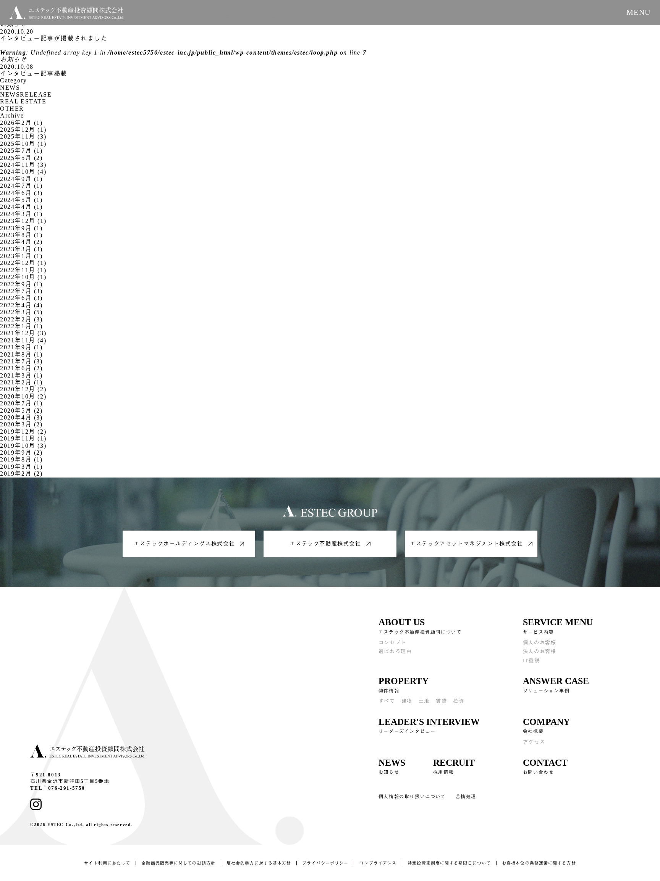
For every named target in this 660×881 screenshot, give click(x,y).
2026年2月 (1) (21, 122)
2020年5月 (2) (21, 410)
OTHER (12, 108)
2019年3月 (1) (21, 466)
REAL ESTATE (23, 101)
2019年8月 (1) (21, 459)
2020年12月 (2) (23, 389)
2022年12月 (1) (23, 263)
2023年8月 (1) (21, 235)
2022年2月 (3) (21, 319)
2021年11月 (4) (23, 340)
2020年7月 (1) (21, 403)
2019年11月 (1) (23, 438)
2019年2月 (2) (21, 473)
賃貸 (441, 701)
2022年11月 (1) (23, 270)
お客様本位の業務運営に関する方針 (539, 863)
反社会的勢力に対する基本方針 (258, 863)
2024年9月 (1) (21, 179)
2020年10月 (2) (23, 396)
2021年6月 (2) (21, 368)
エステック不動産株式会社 (325, 544)
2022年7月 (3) (21, 291)
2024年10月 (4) (23, 171)
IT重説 (531, 660)
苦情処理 (466, 796)
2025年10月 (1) (23, 143)
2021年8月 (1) (21, 354)
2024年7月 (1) (21, 185)
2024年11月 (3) (23, 164)
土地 (424, 701)
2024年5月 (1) (21, 200)
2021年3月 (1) (21, 375)
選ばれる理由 (395, 651)
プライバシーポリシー (325, 863)
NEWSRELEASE (26, 94)
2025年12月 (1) (23, 129)
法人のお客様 (539, 651)
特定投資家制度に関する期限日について (449, 863)
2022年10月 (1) (23, 277)
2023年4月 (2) (21, 242)
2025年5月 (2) (21, 158)
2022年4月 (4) (21, 305)
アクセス (534, 742)
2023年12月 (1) (23, 221)
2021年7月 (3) (21, 361)
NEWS (10, 87)
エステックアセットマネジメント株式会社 (466, 544)
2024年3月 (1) (21, 214)
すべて (387, 701)
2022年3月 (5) (21, 312)
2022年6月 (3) (21, 298)
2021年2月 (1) (21, 382)
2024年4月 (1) (21, 206)
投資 (458, 701)
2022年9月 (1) (21, 284)
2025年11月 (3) (23, 136)
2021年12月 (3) (23, 333)
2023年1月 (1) (21, 256)
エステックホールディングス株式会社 (184, 544)
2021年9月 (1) (21, 347)
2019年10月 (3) (23, 445)
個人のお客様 (539, 642)
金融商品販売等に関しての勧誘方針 (178, 863)
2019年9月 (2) (21, 452)
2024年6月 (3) (21, 193)
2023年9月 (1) (21, 228)
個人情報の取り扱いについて (412, 796)
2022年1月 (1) (21, 326)
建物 (406, 701)
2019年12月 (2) (23, 431)
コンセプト (392, 642)
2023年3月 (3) (21, 249)
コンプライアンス (377, 863)
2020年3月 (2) (21, 424)
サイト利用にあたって (107, 863)
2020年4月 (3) (21, 417)
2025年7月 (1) (21, 150)
